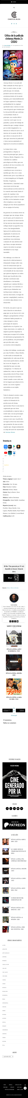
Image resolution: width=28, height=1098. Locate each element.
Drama (3, 999)
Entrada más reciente (6, 710)
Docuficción (5, 991)
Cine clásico (5, 972)
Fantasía (4, 1006)
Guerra (3, 1010)
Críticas (14, 32)
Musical (4, 1022)
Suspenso (4, 1033)
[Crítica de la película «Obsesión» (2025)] (14, 662)
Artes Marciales (5, 953)
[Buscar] (14, 7)
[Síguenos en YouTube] (18, 808)
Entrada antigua (21, 710)
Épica (3, 1045)
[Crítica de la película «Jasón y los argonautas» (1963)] (14, 638)
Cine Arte (4, 968)
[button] (14, 2)
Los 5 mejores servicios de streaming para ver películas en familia (18, 851)
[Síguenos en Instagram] (14, 808)
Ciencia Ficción (5, 964)
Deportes (4, 987)
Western (4, 1041)
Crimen (3, 983)
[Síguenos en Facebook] (7, 808)
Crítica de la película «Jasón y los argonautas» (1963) (14, 650)
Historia (4, 1014)
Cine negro (4, 976)
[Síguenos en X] (10, 808)
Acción (3, 945)
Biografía (4, 960)
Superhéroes (5, 1029)
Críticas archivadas (14, 587)
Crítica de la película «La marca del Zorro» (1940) (14, 698)
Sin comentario (7, 47)
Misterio (4, 1018)
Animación (4, 949)
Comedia (4, 979)
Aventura (4, 956)
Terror (4, 1037)
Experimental (5, 1003)
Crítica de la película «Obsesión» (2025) (14, 674)
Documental (5, 995)
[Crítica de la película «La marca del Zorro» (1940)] (14, 686)
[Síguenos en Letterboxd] (21, 808)
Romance (4, 1026)
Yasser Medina (7, 45)
